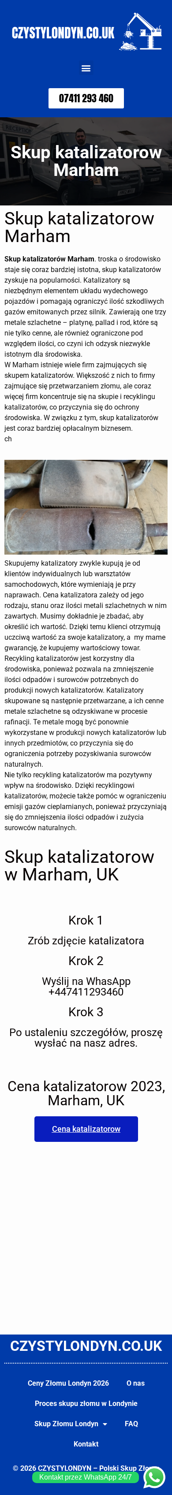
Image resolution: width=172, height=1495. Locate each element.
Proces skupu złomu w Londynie (86, 1403)
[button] (86, 67)
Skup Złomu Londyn (66, 1424)
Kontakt (86, 1444)
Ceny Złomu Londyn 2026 (68, 1383)
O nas (136, 1383)
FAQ (131, 1424)
